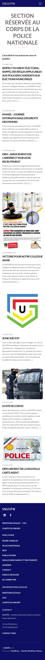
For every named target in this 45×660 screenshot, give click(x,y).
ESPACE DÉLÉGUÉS (10, 575)
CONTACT (6, 570)
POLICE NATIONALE (11, 545)
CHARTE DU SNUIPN (11, 528)
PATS (4, 550)
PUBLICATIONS (9, 555)
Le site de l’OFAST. (13, 405)
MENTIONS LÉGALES (11, 523)
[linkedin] (4, 515)
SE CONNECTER (9, 580)
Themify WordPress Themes (31, 651)
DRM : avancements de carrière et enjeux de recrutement (17, 158)
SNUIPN (7, 648)
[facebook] (10, 515)
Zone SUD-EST (10, 338)
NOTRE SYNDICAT (10, 541)
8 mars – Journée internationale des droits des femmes (20, 118)
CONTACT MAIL (9, 633)
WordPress (15, 651)
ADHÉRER (6, 565)
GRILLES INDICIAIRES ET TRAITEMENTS (19, 560)
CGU (24, 523)
